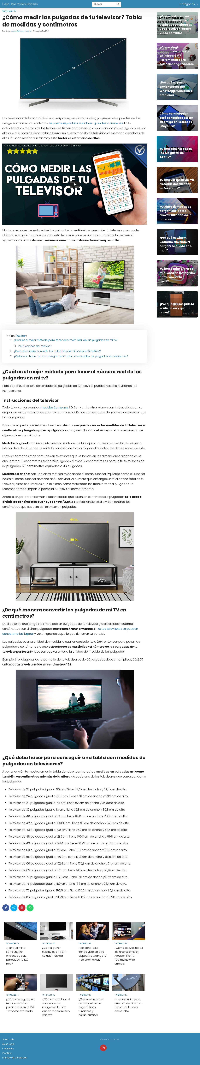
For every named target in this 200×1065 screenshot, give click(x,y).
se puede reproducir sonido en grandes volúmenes (86, 123)
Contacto (8, 1048)
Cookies (6, 1053)
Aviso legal (8, 1044)
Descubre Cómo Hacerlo (20, 4)
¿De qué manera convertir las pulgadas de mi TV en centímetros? (57, 351)
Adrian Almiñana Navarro (21, 31)
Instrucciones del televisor (35, 346)
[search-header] (118, 4)
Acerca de (8, 1039)
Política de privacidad (14, 1057)
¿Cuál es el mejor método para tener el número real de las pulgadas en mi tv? (65, 340)
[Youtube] (103, 1047)
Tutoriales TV (9, 11)
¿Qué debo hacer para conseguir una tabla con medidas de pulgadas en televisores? (71, 356)
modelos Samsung (54, 407)
